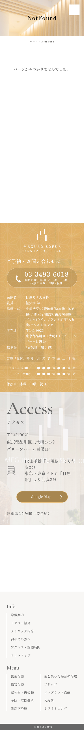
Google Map (41, 496)
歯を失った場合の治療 (60, 676)
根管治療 (17, 684)
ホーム (34, 41)
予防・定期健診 (22, 700)
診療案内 (17, 615)
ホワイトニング (55, 708)
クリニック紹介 (22, 631)
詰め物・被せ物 (22, 692)
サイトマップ (21, 655)
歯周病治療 (19, 708)
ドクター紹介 (21, 623)
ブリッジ (50, 684)
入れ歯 (49, 700)
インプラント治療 (57, 692)
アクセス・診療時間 (26, 647)
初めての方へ (21, 639)
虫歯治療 (17, 676)
